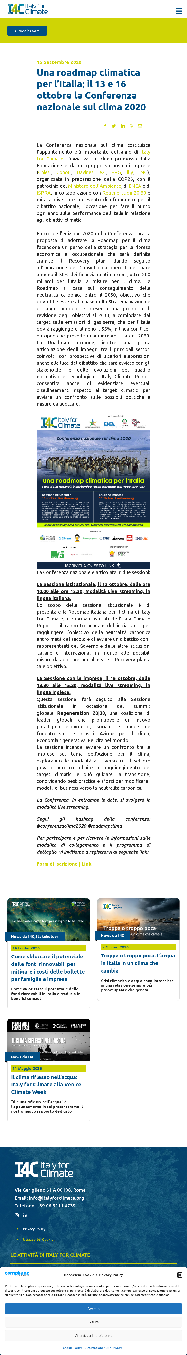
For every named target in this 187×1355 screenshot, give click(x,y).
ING (143, 172)
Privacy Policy (34, 1228)
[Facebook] (105, 126)
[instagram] (17, 1215)
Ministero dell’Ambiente (94, 186)
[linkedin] (25, 1215)
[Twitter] (114, 126)
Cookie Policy (72, 1348)
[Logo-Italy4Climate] (28, 6)
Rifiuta (94, 1322)
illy (130, 172)
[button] (179, 1275)
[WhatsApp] (131, 126)
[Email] (140, 126)
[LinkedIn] (123, 126)
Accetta (93, 1309)
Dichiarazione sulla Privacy (103, 1348)
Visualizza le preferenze (93, 1335)
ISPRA (44, 192)
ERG (116, 172)
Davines (85, 172)
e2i (102, 172)
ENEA (135, 186)
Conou (63, 172)
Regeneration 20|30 (124, 192)
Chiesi (44, 172)
